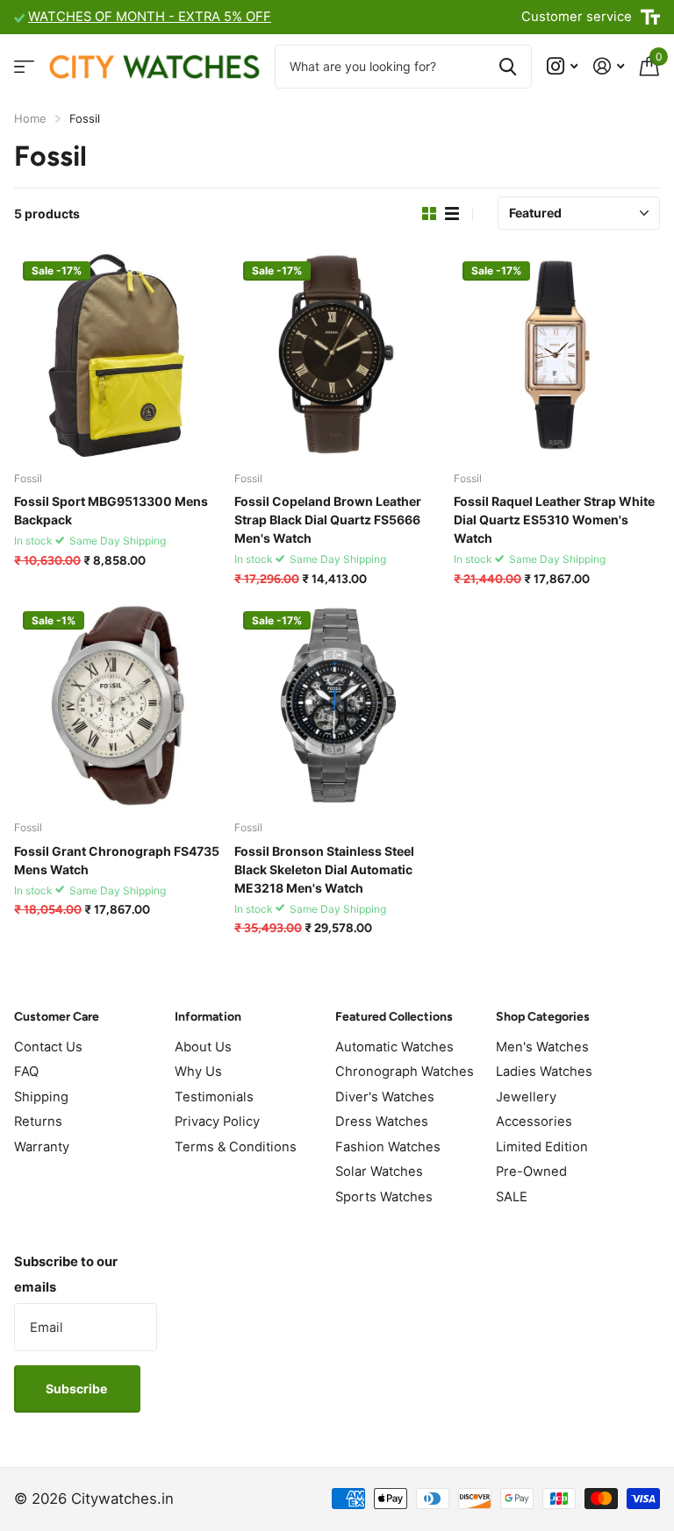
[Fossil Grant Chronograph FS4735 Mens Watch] (117, 705)
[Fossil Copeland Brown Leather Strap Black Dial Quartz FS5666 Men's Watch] (337, 356)
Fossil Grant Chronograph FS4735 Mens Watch (116, 860)
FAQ (26, 1071)
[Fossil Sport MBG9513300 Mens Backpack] (117, 356)
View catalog (24, 66)
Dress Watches (381, 1121)
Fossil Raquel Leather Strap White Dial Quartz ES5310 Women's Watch (554, 519)
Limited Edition (542, 1147)
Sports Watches (384, 1197)
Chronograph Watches (404, 1071)
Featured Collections (394, 1016)
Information (208, 1016)
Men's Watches (542, 1047)
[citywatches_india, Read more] (562, 66)
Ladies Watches (544, 1071)
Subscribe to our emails (66, 1274)
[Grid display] (429, 214)
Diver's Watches (384, 1097)
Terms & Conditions (236, 1147)
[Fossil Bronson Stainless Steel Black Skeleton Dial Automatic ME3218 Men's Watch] (337, 705)
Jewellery (526, 1097)
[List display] (452, 214)
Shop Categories (543, 1016)
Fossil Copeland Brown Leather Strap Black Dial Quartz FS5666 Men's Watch (327, 519)
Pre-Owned (531, 1171)
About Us (203, 1047)
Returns (38, 1121)
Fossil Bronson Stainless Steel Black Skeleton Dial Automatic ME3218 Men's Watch (324, 869)
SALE (511, 1197)
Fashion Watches (388, 1147)
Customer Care (56, 1016)
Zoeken (508, 67)
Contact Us (48, 1047)
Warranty (41, 1147)
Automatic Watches (394, 1047)
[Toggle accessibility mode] (650, 17)
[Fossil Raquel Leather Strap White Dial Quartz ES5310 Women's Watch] (557, 356)
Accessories (534, 1121)
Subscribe (78, 1388)
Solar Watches (379, 1171)
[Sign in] (608, 66)
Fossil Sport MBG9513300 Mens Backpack (111, 510)
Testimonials (214, 1097)
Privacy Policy (217, 1121)
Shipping (41, 1097)
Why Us (198, 1071)
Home (30, 118)
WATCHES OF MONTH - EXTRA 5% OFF (149, 17)
